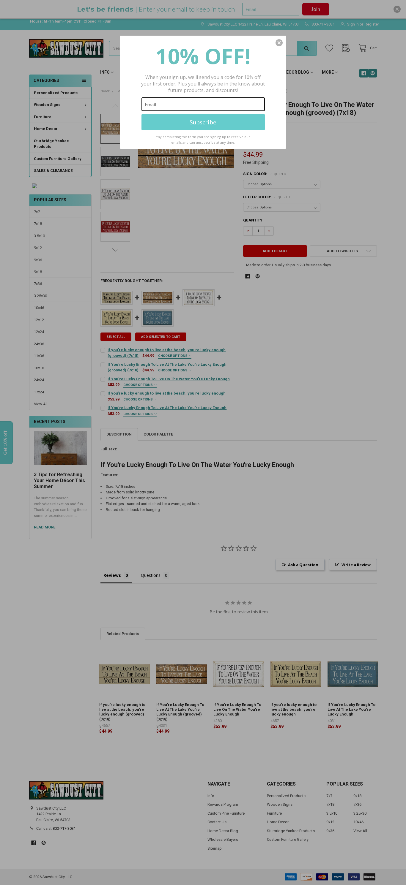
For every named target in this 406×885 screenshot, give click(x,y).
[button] (279, 42)
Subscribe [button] (203, 122)
